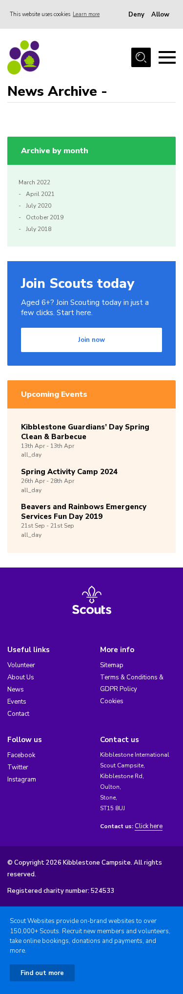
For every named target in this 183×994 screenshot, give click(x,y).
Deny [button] (136, 14)
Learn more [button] (86, 14)
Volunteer (21, 665)
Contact (18, 714)
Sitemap (111, 665)
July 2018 (38, 229)
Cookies (111, 701)
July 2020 (38, 206)
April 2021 (40, 194)
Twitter (17, 767)
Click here (149, 826)
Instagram (21, 779)
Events (16, 701)
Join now (91, 340)
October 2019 (44, 217)
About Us (20, 677)
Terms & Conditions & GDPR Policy (131, 683)
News (15, 689)
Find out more (42, 973)
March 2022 (34, 182)
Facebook (21, 755)
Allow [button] (160, 14)
